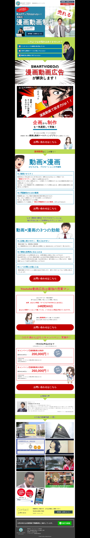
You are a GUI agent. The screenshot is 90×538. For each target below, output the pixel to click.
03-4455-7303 (34, 531)
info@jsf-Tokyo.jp (37, 533)
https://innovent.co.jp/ (69, 411)
